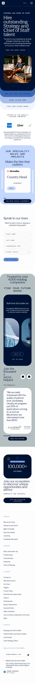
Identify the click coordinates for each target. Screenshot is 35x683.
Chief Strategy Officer (11, 641)
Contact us (7, 577)
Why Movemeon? (10, 581)
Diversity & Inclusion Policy (12, 594)
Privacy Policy (8, 591)
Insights (6, 588)
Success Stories (9, 608)
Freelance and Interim (11, 525)
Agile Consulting (9, 529)
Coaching (7, 536)
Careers (6, 598)
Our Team (7, 584)
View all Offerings (9, 565)
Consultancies (8, 558)
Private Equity (8, 555)
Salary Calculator (9, 611)
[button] (26, 3)
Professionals (8, 601)
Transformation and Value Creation (15, 634)
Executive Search (9, 532)
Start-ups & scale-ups (11, 551)
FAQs (5, 618)
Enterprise (7, 562)
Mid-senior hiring (9, 522)
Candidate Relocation (11, 539)
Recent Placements (10, 605)
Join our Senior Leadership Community (17, 615)
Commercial (8, 637)
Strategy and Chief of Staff (12, 630)
